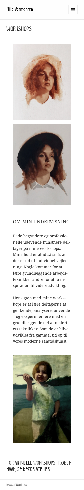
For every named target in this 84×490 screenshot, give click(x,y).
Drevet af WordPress (16, 485)
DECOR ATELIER (36, 469)
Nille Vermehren (19, 9)
